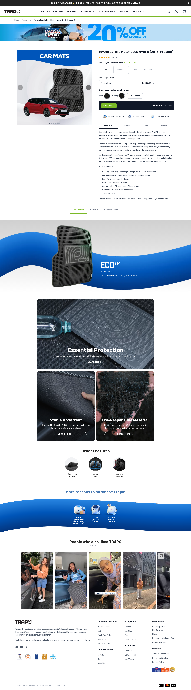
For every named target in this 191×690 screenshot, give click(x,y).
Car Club (128, 631)
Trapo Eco (26, 20)
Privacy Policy (158, 662)
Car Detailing (86, 11)
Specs (127, 125)
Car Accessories (105, 11)
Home (16, 20)
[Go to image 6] (59, 123)
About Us (101, 663)
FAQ (99, 631)
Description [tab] (78, 210)
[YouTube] (21, 647)
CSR (99, 659)
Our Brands (137, 11)
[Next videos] (167, 581)
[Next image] (88, 87)
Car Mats (45, 11)
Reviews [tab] (94, 210)
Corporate (129, 627)
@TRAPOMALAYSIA (95, 546)
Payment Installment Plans (163, 638)
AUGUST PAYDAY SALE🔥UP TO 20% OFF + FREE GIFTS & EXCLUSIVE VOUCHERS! (95, 3)
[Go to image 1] (49, 123)
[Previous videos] (23, 581)
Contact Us (102, 639)
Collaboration (130, 639)
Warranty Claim (104, 643)
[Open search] (168, 11)
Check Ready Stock (131, 63)
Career (128, 635)
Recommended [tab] (111, 210)
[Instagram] (26, 647)
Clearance (123, 11)
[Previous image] (20, 87)
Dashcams (58, 11)
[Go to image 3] (53, 123)
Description (108, 125)
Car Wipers (71, 11)
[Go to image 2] (51, 123)
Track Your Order (104, 635)
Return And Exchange (161, 658)
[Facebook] (16, 647)
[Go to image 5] (57, 123)
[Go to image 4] (55, 123)
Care (146, 125)
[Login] (176, 11)
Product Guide (104, 627)
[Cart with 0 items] (184, 11)
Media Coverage (159, 642)
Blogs (154, 634)
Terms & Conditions (160, 654)
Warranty (165, 125)
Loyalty (101, 655)
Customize (135, 96)
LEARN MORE (95, 362)
